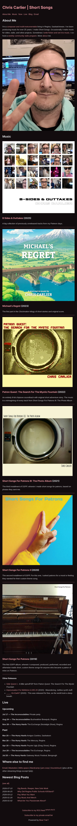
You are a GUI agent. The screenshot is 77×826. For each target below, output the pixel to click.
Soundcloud (56, 768)
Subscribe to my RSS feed (33, 810)
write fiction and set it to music (56, 33)
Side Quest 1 (12, 684)
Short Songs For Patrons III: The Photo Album (27, 481)
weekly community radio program (22, 36)
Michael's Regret (11, 306)
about (45, 36)
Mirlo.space (24, 768)
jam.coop (45, 768)
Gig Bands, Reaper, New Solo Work (32, 788)
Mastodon (13, 768)
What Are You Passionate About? (31, 801)
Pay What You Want (26, 795)
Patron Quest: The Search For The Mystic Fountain (29, 392)
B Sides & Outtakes (12, 218)
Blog (30, 14)
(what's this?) (50, 810)
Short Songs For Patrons (15, 659)
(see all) (5, 783)
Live (25, 14)
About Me (6, 14)
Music (14, 14)
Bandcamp (35, 768)
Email (36, 14)
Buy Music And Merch (26, 798)
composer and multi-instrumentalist (22, 27)
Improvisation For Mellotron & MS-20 (22, 690)
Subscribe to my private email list (38, 815)
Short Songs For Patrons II (16, 570)
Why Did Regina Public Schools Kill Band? (35, 791)
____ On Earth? (13, 693)
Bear (44, 820)
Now (20, 14)
